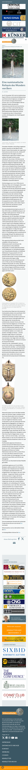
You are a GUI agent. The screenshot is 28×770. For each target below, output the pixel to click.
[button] (2, 767)
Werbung (5, 752)
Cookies (5, 755)
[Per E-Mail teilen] (14, 544)
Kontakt (5, 749)
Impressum (6, 742)
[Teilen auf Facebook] (18, 540)
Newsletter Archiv (9, 761)
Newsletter (6, 758)
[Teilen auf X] (22, 540)
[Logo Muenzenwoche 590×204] (9, 41)
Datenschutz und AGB (10, 745)
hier (21, 523)
